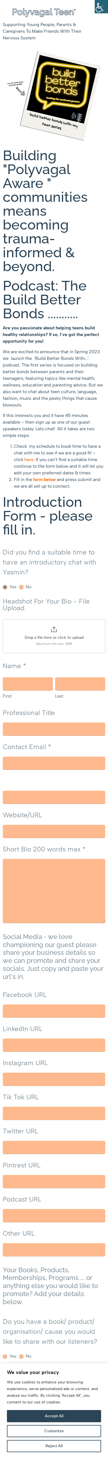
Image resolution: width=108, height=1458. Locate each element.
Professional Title (29, 713)
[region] (54, 1410)
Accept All (54, 1416)
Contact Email (27, 747)
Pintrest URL (21, 1165)
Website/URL (22, 815)
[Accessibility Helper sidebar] (101, 6)
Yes (12, 586)
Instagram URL (25, 1063)
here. (29, 459)
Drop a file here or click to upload (54, 637)
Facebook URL (25, 995)
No (28, 586)
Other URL (19, 1233)
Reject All (54, 1446)
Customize (54, 1431)
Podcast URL (22, 1199)
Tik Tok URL (20, 1097)
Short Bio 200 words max (44, 849)
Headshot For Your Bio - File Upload (46, 604)
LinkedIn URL (22, 1029)
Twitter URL (20, 1131)
